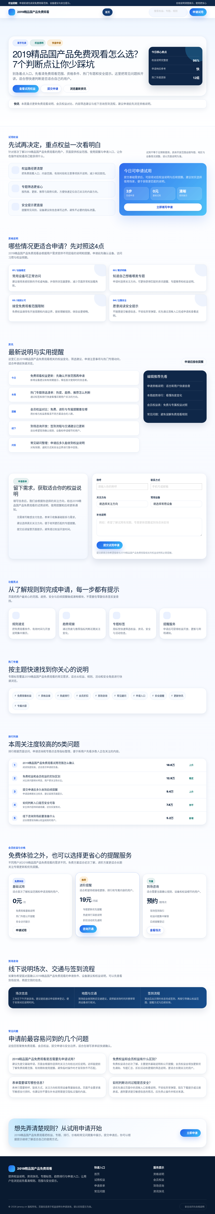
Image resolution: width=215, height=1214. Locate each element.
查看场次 (155, 930)
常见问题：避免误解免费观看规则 (167, 414)
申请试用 (198, 12)
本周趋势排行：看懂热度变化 (164, 395)
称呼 (99, 479)
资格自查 (45, 695)
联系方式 (155, 479)
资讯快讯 (158, 1191)
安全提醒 (159, 695)
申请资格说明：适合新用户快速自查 (168, 386)
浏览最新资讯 (78, 88)
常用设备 (155, 497)
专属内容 (22, 705)
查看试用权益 (27, 88)
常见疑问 (121, 695)
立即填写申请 (165, 207)
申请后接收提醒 (194, 361)
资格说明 (158, 1174)
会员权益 (158, 1179)
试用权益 (99, 1179)
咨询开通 (88, 929)
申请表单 (99, 1185)
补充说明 (101, 514)
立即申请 (192, 1133)
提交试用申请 (111, 545)
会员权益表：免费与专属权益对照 (167, 405)
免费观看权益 (24, 695)
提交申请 (52, 88)
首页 (107, 12)
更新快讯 (178, 695)
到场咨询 (102, 695)
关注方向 (101, 497)
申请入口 (140, 695)
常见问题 (99, 1191)
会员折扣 (83, 695)
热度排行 (64, 695)
